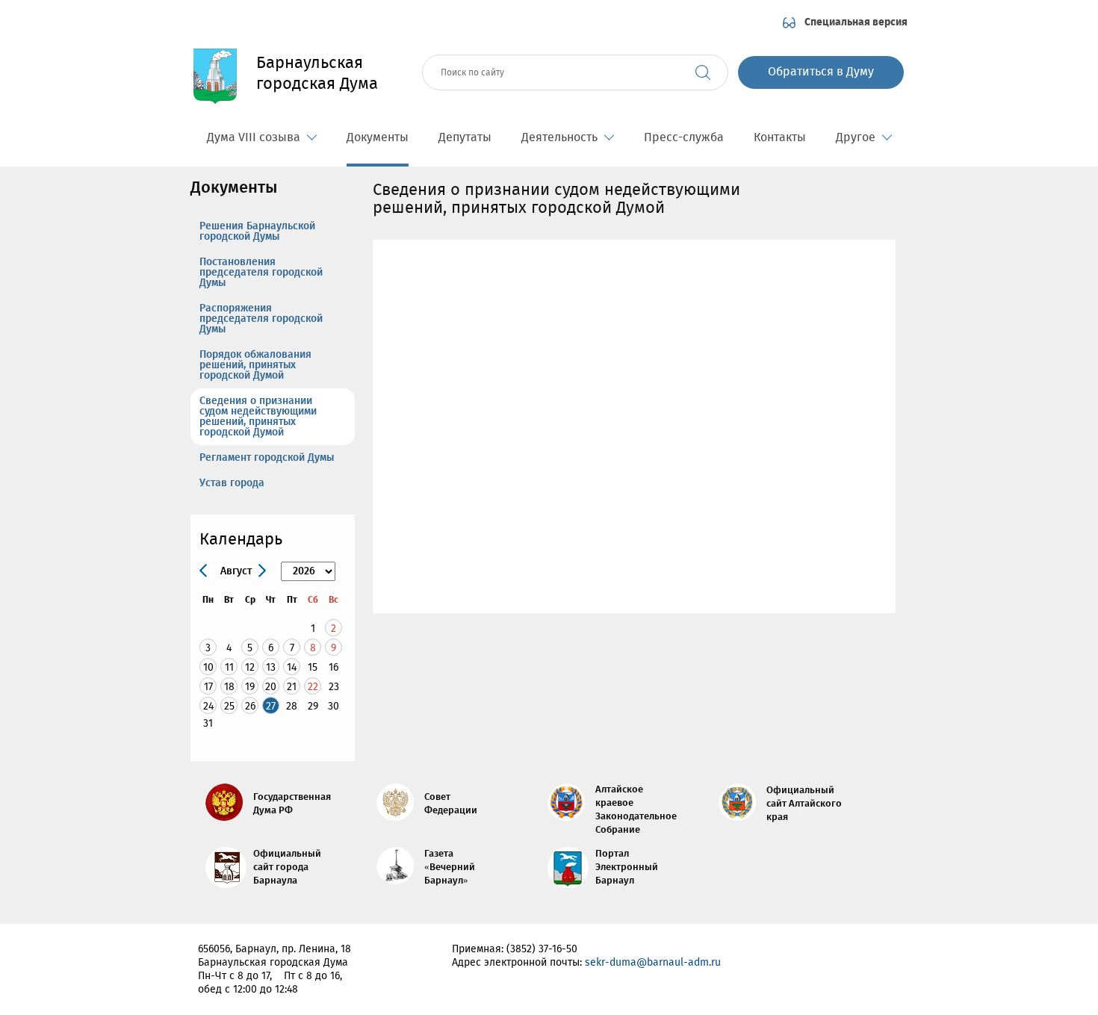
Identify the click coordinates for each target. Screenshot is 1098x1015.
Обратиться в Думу (821, 72)
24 (208, 706)
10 (208, 667)
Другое (855, 137)
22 (313, 687)
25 (229, 706)
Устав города (231, 483)
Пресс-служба (684, 137)
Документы (378, 137)
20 (270, 687)
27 (271, 706)
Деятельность (559, 137)
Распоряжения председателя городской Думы (261, 319)
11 (229, 667)
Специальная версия (856, 22)
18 (229, 687)
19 (250, 687)
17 (208, 687)
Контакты (780, 137)
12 (250, 667)
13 (271, 667)
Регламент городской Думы (266, 458)
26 (250, 706)
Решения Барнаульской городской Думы (257, 231)
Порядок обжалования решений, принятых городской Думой (255, 365)
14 (292, 667)
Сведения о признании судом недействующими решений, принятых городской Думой (258, 417)
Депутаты (464, 137)
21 (292, 687)
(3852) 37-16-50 (541, 949)
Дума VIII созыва (253, 137)
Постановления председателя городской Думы (261, 272)
